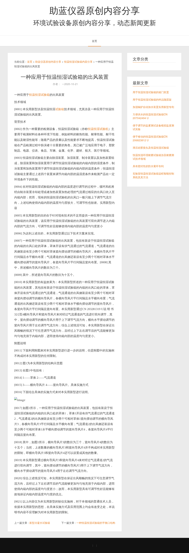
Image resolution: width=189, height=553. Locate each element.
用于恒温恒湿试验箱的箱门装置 (151, 92)
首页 (94, 41)
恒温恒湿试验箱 (39, 94)
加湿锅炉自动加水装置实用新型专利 (153, 107)
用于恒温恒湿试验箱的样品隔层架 (152, 99)
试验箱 (59, 109)
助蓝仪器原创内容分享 (94, 10)
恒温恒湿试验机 (98, 129)
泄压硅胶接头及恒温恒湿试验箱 (151, 147)
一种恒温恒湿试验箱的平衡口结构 (95, 523)
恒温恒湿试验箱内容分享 (78, 61)
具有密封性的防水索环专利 (148, 166)
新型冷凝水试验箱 (39, 523)
